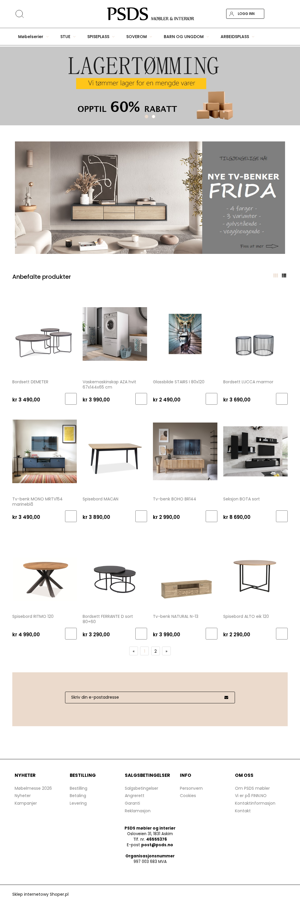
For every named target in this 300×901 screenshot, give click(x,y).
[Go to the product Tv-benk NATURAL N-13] (185, 568)
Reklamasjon (138, 811)
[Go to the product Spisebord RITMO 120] (44, 568)
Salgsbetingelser (141, 788)
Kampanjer (26, 803)
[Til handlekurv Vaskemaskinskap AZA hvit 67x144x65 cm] (141, 399)
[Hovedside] (150, 14)
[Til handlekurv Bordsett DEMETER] (71, 399)
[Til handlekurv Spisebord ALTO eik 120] (282, 634)
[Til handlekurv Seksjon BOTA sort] (282, 516)
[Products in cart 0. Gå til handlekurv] (283, 14)
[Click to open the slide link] (150, 197)
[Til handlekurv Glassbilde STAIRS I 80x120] (211, 399)
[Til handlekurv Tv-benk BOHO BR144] (211, 516)
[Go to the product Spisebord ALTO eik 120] (255, 568)
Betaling (78, 796)
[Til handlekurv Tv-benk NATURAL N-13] (211, 634)
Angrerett (134, 796)
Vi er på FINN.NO (251, 796)
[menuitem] (33, 36)
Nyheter (23, 796)
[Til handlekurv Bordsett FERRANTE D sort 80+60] (141, 634)
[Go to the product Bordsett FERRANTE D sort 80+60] (115, 568)
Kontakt (243, 811)
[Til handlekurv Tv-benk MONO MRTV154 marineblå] (71, 516)
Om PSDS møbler (252, 788)
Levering (78, 803)
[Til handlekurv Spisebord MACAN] (141, 516)
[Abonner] (226, 697)
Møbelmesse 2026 (33, 788)
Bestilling (78, 788)
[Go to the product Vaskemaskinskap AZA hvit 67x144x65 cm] (115, 334)
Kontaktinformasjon (255, 803)
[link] (150, 86)
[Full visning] (284, 276)
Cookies (188, 796)
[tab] (146, 116)
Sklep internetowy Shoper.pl (40, 894)
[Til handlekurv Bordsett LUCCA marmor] (282, 399)
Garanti (132, 803)
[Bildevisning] (275, 276)
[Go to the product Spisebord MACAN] (115, 451)
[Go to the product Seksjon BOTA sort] (255, 451)
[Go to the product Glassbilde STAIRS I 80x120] (185, 334)
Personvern (191, 788)
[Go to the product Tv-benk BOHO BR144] (185, 451)
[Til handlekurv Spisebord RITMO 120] (71, 634)
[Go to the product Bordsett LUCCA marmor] (255, 334)
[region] (150, 86)
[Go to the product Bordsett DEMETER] (44, 334)
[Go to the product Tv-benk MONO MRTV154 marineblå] (44, 451)
